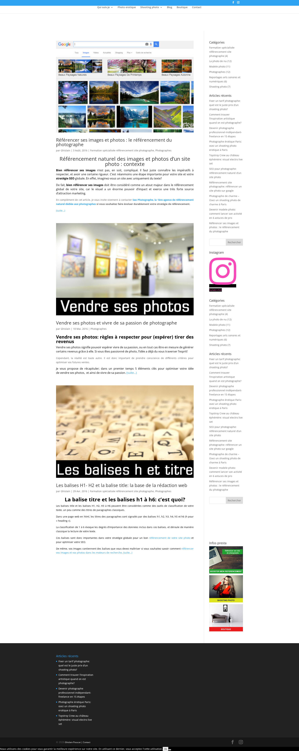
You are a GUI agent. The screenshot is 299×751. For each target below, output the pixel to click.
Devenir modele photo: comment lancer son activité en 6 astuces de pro (225, 213)
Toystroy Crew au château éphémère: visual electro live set (226, 159)
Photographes (163, 150)
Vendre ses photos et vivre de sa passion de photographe (116, 323)
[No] (169, 749)
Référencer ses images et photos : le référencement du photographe (114, 142)
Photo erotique (127, 7)
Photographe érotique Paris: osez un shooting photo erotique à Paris (225, 146)
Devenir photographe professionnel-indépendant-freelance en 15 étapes (225, 132)
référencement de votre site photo (169, 537)
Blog (169, 7)
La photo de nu (218, 61)
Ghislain (65, 150)
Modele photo (217, 66)
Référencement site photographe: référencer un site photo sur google (225, 186)
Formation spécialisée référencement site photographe (122, 150)
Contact (196, 7)
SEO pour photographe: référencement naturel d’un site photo (225, 173)
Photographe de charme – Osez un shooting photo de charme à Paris (225, 200)
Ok (165, 748)
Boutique (182, 7)
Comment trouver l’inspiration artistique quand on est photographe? (225, 118)
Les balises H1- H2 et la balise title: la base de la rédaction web (121, 485)
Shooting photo (149, 7)
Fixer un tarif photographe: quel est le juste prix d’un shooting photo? (225, 105)
